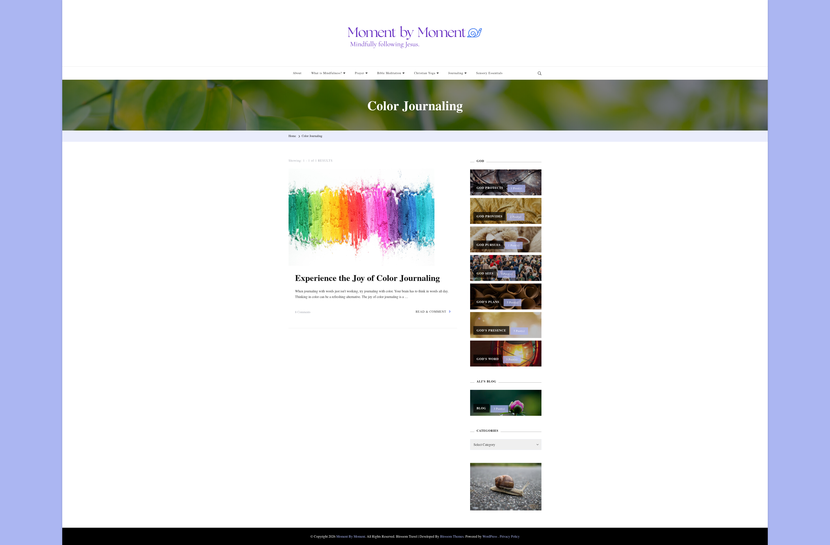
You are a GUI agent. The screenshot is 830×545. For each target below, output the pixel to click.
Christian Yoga (424, 73)
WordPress (489, 536)
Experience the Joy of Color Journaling (367, 277)
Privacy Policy (510, 536)
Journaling (455, 73)
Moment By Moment (350, 536)
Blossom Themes (452, 536)
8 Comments (302, 312)
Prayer (359, 73)
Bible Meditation (389, 73)
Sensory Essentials (489, 73)
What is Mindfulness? (326, 73)
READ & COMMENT (431, 311)
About (297, 73)
